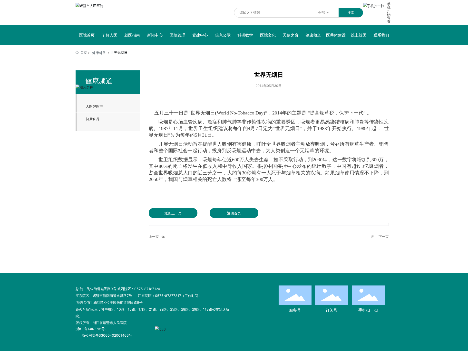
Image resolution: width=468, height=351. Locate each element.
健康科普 (99, 53)
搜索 (350, 12)
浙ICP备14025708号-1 (92, 329)
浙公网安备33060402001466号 (107, 335)
